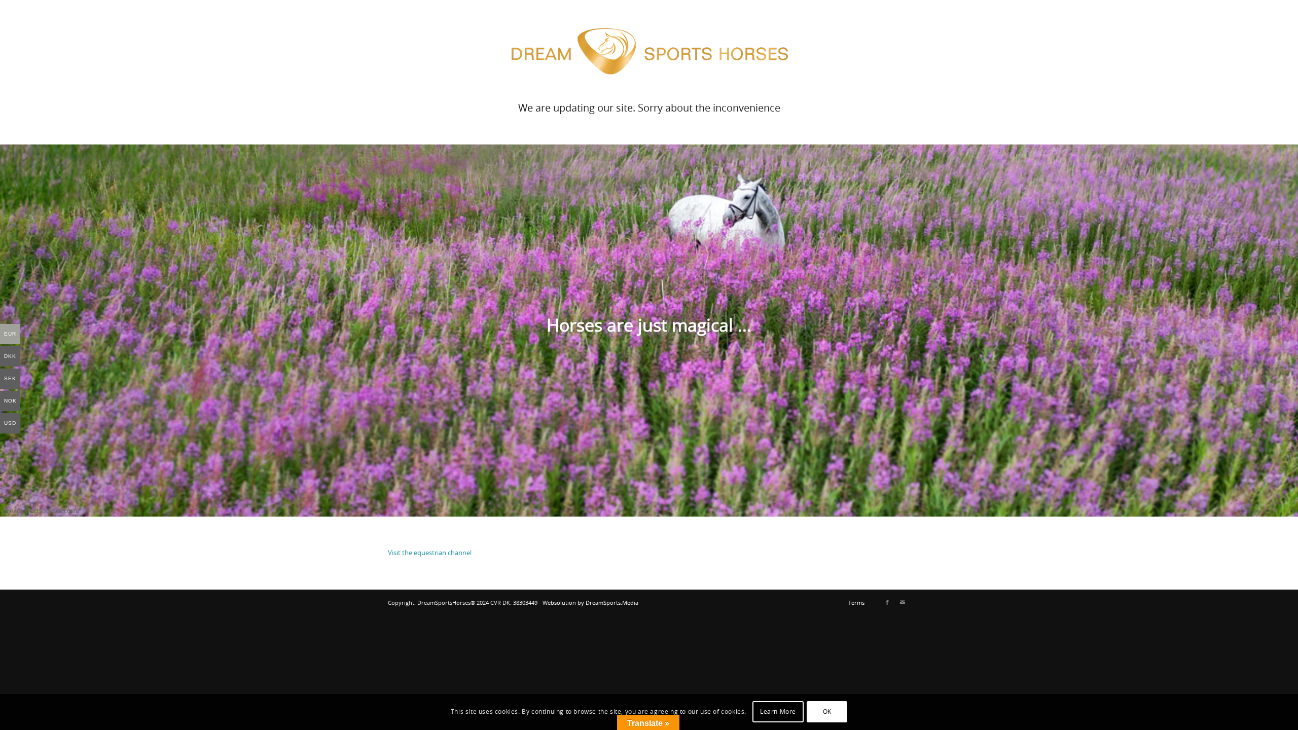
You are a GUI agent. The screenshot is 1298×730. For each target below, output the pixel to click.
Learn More (778, 712)
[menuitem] (853, 603)
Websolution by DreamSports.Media (590, 603)
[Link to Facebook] (887, 602)
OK (827, 712)
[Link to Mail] (902, 602)
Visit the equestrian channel (430, 553)
